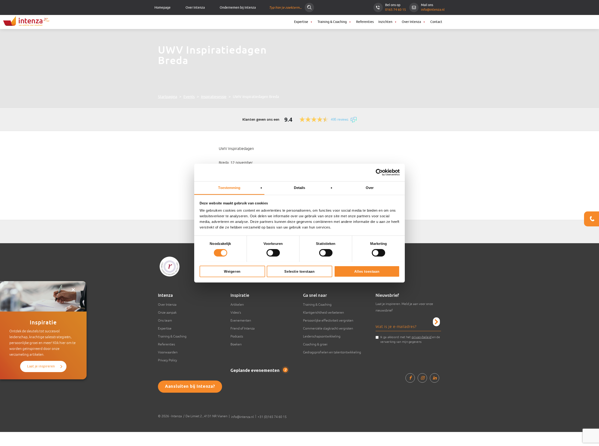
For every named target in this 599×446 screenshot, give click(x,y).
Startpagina (167, 96)
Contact (436, 22)
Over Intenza (195, 8)
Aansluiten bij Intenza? (190, 386)
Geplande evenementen (258, 370)
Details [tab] (299, 187)
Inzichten (385, 22)
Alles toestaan (366, 271)
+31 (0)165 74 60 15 (272, 417)
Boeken (236, 344)
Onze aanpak (167, 312)
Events (189, 96)
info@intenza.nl (433, 10)
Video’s (235, 312)
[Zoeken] (309, 7)
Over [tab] (370, 187)
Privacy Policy (167, 360)
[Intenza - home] (25, 21)
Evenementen (240, 320)
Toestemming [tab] (229, 187)
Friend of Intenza (242, 328)
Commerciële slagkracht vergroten (328, 328)
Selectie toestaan (299, 271)
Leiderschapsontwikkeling (321, 336)
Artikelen (237, 304)
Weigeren (232, 271)
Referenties (365, 22)
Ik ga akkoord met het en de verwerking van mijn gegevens (410, 339)
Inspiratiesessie (213, 96)
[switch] (273, 253)
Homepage (162, 8)
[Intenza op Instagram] (422, 378)
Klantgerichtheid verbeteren (323, 312)
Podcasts (236, 336)
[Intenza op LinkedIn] (434, 378)
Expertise (301, 22)
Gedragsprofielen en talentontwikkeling (332, 352)
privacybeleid (421, 337)
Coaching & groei (315, 344)
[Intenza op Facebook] (410, 378)
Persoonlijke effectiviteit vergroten (328, 320)
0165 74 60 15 (395, 10)
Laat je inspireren (41, 366)
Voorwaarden (168, 352)
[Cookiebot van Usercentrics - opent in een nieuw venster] (379, 172)
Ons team (165, 320)
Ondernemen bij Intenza (238, 8)
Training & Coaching (332, 22)
